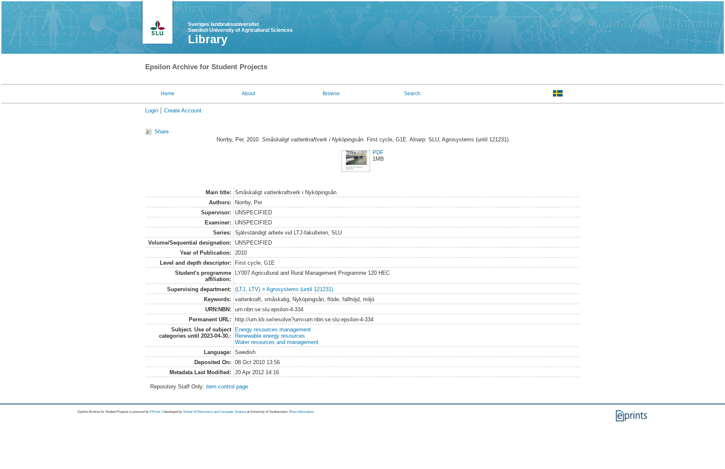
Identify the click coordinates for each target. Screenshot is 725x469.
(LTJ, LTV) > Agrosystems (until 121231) (284, 289)
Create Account (182, 110)
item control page (227, 386)
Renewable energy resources (270, 336)
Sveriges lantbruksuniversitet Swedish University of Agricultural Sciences (240, 27)
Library (207, 39)
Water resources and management (276, 342)
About (248, 93)
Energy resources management (273, 329)
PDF (378, 152)
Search (412, 93)
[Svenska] (558, 93)
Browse (331, 93)
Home (168, 93)
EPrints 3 (156, 412)
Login (151, 110)
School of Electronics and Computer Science (214, 412)
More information (301, 412)
